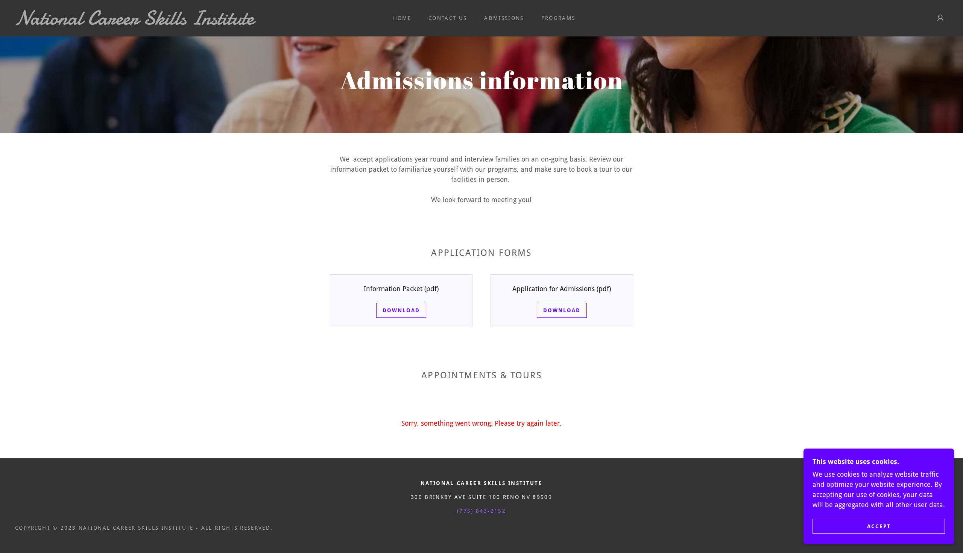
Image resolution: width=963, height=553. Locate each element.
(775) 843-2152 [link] (481, 511)
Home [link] (402, 18)
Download (401, 310)
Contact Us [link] (447, 18)
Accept (879, 526)
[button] (940, 18)
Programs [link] (558, 18)
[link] (149, 22)
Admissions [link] (504, 18)
